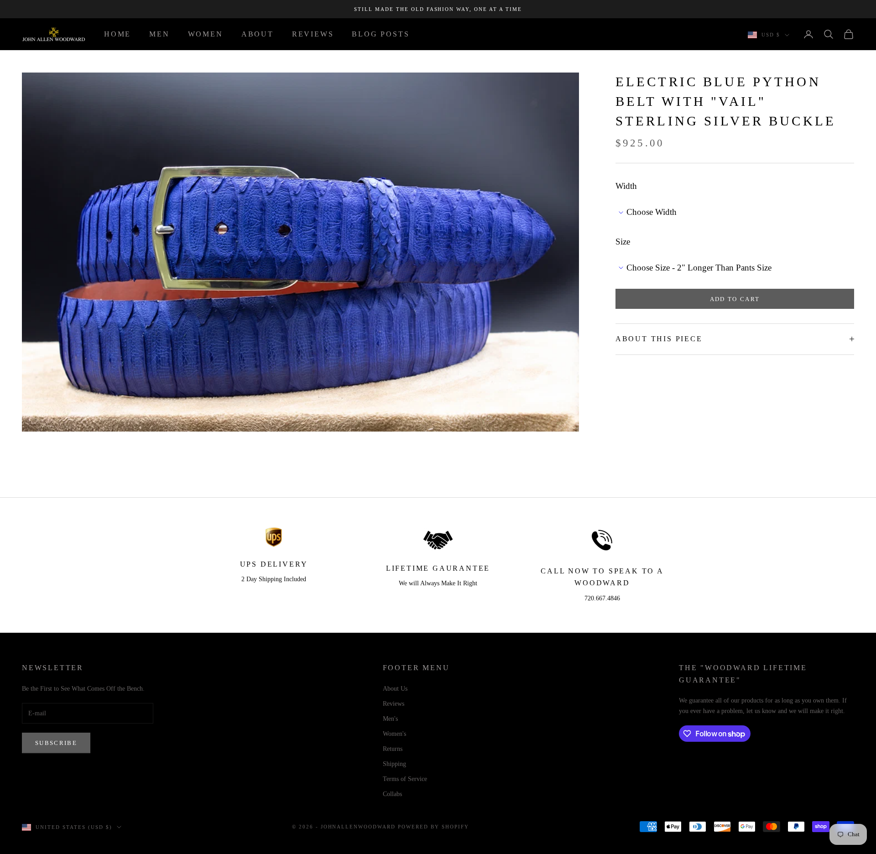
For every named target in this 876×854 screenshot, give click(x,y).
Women (205, 34)
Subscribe (56, 742)
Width (626, 186)
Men (159, 34)
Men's (390, 718)
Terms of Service (405, 779)
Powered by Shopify (433, 826)
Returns (392, 748)
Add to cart (735, 298)
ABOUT (257, 34)
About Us (395, 688)
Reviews (393, 703)
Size (622, 241)
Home (117, 34)
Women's (394, 733)
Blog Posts (380, 34)
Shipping (394, 763)
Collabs (392, 794)
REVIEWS (313, 34)
